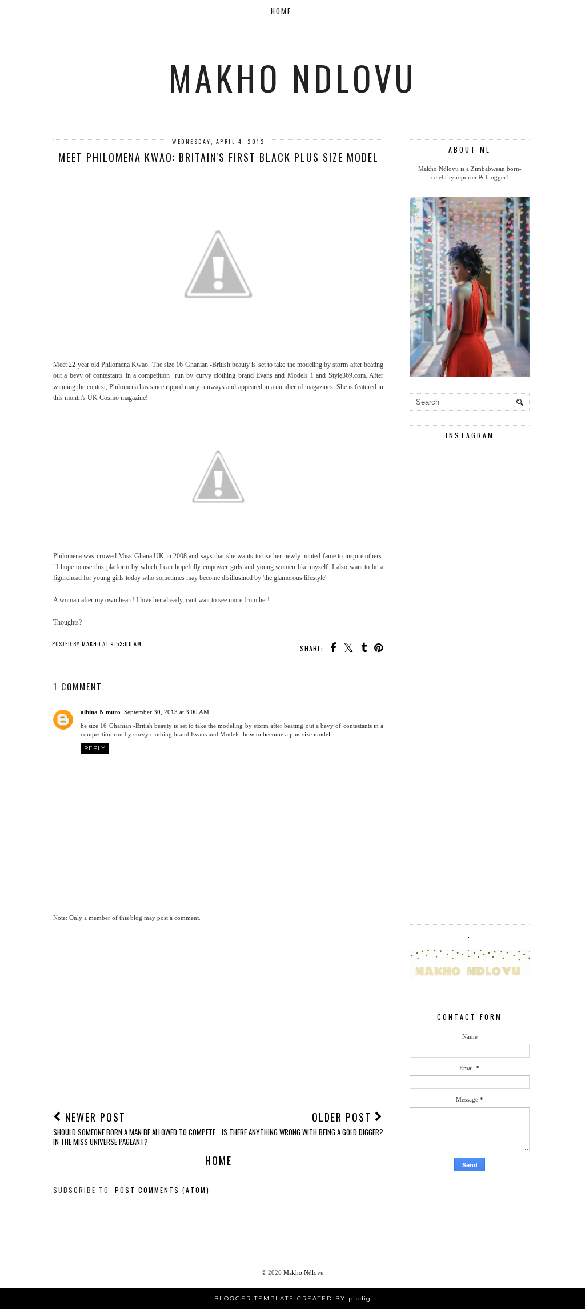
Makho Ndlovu (292, 76)
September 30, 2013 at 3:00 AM (166, 711)
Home (281, 11)
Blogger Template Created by (292, 1298)
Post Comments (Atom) (162, 1190)
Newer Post (134, 1128)
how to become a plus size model (286, 734)
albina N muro (101, 711)
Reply (95, 748)
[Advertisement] (218, 1015)
